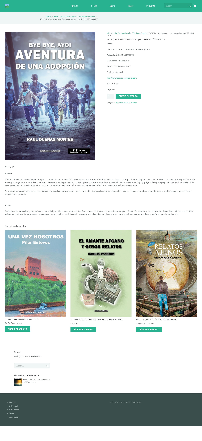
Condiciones (14, 410)
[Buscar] (189, 6)
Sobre (11, 413)
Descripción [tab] (10, 167)
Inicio (48, 16)
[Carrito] (194, 6)
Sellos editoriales (68, 16)
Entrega (12, 402)
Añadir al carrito (128, 96)
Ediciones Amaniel (87, 16)
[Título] (7, 6)
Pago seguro (14, 417)
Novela (134, 102)
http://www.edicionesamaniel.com (122, 78)
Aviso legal (13, 406)
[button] (91, 35)
